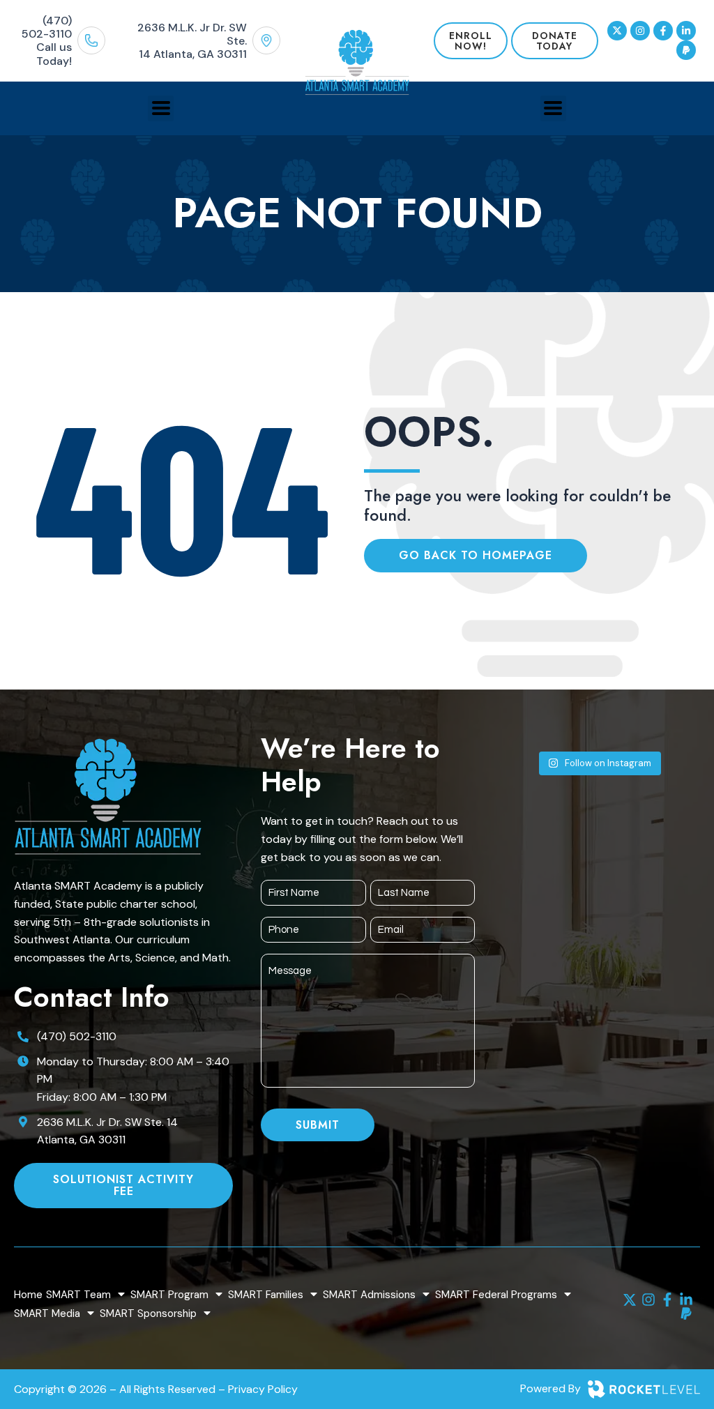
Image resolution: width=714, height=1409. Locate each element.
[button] (161, 108)
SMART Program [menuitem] (169, 1295)
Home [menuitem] (28, 1295)
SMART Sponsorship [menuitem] (148, 1313)
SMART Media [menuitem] (47, 1313)
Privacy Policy (263, 1389)
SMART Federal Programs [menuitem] (496, 1295)
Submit (318, 1125)
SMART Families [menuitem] (265, 1295)
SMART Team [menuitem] (78, 1295)
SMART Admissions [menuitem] (369, 1295)
